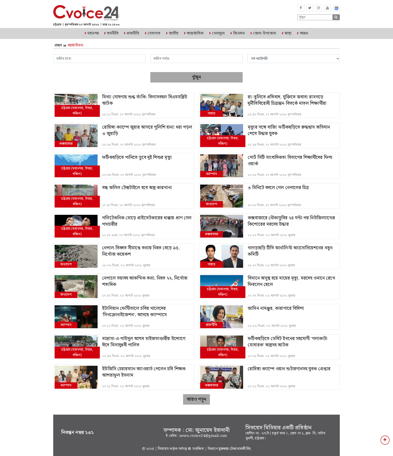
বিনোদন (239, 33)
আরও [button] (304, 33)
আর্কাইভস (75, 45)
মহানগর (93, 33)
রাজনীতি (133, 33)
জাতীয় (173, 33)
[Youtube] (327, 8)
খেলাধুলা (218, 33)
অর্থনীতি (112, 33)
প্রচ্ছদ (58, 45)
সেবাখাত (154, 33)
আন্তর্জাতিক (195, 33)
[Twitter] (309, 8)
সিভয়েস (164, 449)
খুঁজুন (196, 77)
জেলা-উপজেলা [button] (264, 33)
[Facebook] (300, 8)
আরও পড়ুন (196, 399)
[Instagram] (318, 8)
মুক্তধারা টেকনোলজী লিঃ (235, 449)
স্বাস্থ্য (288, 33)
